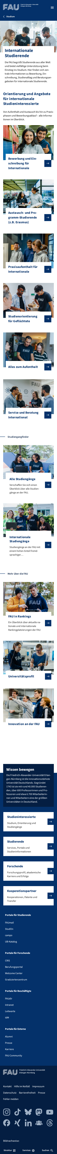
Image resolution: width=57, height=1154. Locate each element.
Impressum (38, 1086)
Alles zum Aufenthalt (23, 367)
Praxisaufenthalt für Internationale (23, 269)
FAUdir (8, 998)
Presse (8, 1043)
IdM (7, 1017)
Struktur (8, 1150)
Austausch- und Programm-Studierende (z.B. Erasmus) (22, 218)
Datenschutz (9, 1093)
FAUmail (9, 922)
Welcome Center (13, 973)
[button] (28, 822)
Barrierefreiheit (27, 1093)
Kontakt (7, 1086)
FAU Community (13, 1055)
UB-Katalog (11, 941)
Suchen (45, 1150)
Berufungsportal (14, 967)
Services (26, 1150)
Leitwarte (10, 1011)
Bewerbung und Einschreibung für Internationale (22, 163)
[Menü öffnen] (52, 7)
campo (8, 935)
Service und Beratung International (23, 415)
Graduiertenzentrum (16, 979)
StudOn (9, 929)
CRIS (7, 960)
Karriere (9, 1049)
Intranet (9, 1005)
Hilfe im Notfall (22, 1086)
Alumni (9, 1036)
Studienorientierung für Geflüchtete (22, 318)
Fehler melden (11, 1099)
